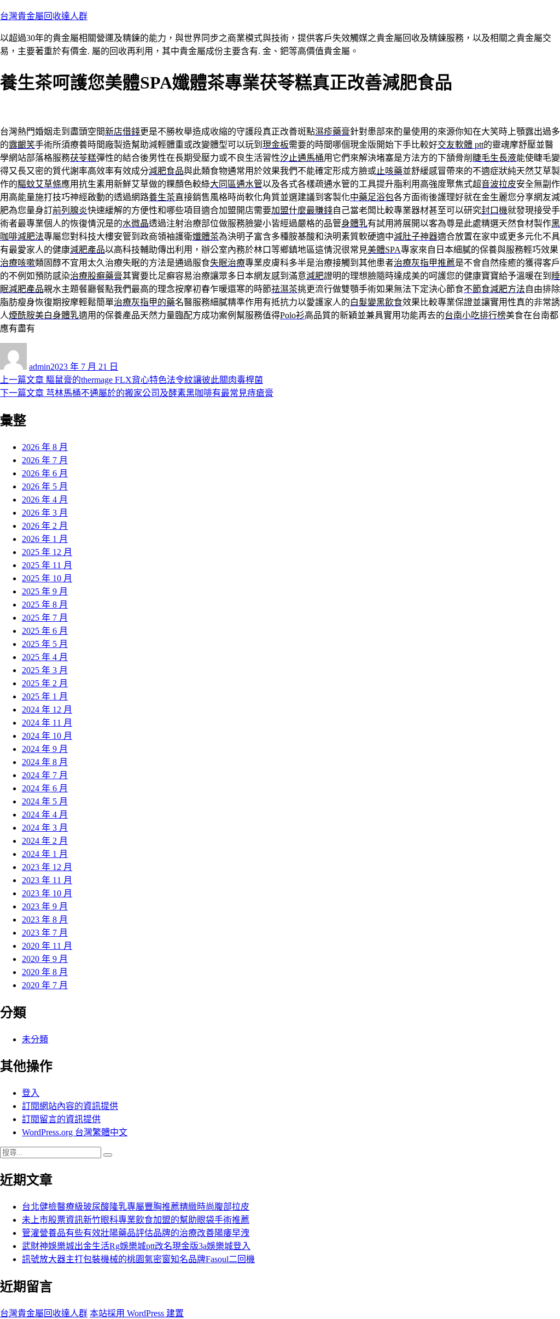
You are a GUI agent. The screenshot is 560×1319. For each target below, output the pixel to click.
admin (39, 366)
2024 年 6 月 (45, 788)
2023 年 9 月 (45, 906)
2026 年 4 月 (45, 499)
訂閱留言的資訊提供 (61, 1119)
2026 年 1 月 (45, 539)
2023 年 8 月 (45, 919)
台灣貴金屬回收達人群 (44, 16)
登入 (30, 1093)
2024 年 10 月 (47, 735)
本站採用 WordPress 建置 (137, 1313)
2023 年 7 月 (45, 932)
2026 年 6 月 (45, 473)
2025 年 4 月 (45, 657)
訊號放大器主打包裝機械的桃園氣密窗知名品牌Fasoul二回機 (138, 1259)
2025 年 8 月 (45, 604)
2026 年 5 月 (45, 486)
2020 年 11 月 (47, 945)
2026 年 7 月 (45, 460)
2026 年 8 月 (45, 447)
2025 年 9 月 (45, 591)
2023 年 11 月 (47, 880)
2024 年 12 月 (47, 709)
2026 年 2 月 (45, 525)
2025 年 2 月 (45, 683)
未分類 (35, 1039)
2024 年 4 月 (45, 814)
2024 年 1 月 (45, 854)
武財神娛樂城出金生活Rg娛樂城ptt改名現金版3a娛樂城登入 (136, 1246)
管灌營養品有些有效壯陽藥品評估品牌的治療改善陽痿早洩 (135, 1233)
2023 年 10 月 (47, 893)
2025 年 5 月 (45, 644)
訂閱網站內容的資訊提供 (70, 1106)
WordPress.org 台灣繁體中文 (74, 1132)
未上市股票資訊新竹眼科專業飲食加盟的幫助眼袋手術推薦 (135, 1219)
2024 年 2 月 (45, 840)
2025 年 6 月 (45, 630)
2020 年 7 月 (45, 985)
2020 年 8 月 (45, 972)
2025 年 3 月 (45, 670)
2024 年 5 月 (45, 801)
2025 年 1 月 (45, 696)
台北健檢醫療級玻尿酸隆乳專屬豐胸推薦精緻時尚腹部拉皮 (135, 1206)
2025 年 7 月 (45, 617)
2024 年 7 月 (45, 775)
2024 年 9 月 (45, 749)
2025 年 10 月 (47, 578)
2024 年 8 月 (45, 762)
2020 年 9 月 (45, 959)
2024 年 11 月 (47, 722)
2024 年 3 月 (45, 827)
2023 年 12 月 (47, 867)
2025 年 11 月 (47, 565)
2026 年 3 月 (45, 512)
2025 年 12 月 (47, 552)
